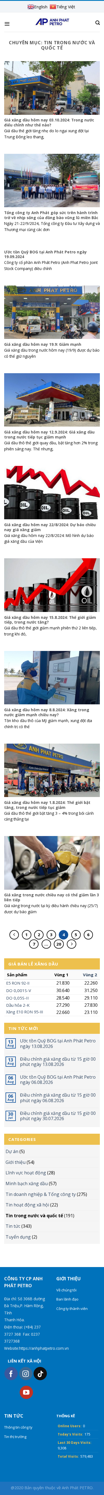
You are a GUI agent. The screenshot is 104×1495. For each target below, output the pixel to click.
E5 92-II (17, 983)
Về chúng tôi (66, 1290)
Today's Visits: (70, 1434)
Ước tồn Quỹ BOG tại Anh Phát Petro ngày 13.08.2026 (58, 1043)
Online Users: (70, 1426)
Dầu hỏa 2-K (18, 1005)
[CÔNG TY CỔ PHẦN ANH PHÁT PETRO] (52, 22)
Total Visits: (68, 1456)
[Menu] (7, 23)
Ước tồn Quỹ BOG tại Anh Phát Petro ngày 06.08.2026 (58, 1079)
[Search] (97, 22)
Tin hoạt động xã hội (27, 1205)
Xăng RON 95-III (24, 1011)
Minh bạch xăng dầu (27, 1183)
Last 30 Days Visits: (75, 1442)
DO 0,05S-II (17, 998)
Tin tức (13, 1226)
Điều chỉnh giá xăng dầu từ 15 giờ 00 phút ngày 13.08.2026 (58, 1062)
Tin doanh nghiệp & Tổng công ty (41, 1194)
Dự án (12, 1151)
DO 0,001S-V (18, 990)
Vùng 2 (90, 974)
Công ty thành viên (72, 1308)
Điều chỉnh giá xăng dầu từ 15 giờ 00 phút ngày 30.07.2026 (58, 1116)
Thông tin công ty (18, 1427)
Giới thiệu (16, 1162)
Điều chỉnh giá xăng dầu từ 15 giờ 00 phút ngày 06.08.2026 (58, 1097)
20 (58, 944)
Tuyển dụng (18, 1237)
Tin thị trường (15, 1436)
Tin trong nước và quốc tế (34, 1216)
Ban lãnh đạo (67, 1299)
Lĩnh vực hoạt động (26, 1173)
